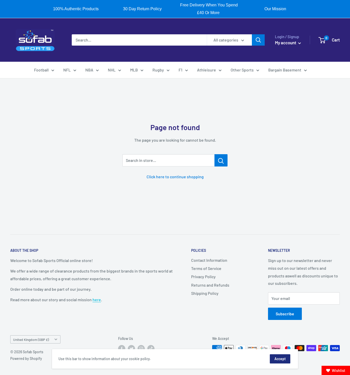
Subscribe (285, 313)
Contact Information (209, 260)
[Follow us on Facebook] (121, 348)
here (96, 299)
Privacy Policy (203, 276)
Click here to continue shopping (175, 176)
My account (286, 42)
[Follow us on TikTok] (151, 348)
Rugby (158, 69)
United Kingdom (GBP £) (31, 339)
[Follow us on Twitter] (131, 348)
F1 (180, 69)
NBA (89, 69)
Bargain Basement (284, 69)
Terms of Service (206, 268)
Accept (280, 359)
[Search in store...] (221, 160)
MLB (134, 69)
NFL (67, 69)
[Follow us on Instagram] (141, 348)
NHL (112, 69)
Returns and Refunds (210, 285)
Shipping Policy (205, 293)
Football (41, 69)
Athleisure (206, 69)
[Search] (258, 40)
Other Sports (242, 69)
